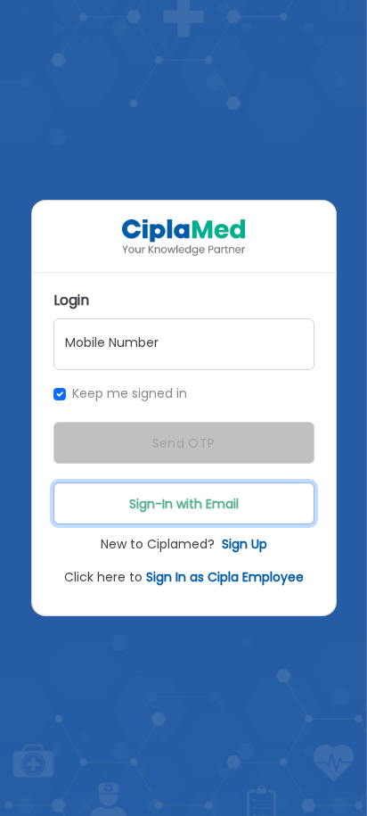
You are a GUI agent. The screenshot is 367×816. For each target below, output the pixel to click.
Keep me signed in (129, 393)
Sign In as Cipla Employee (225, 577)
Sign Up (244, 544)
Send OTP (183, 443)
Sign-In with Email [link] (184, 504)
